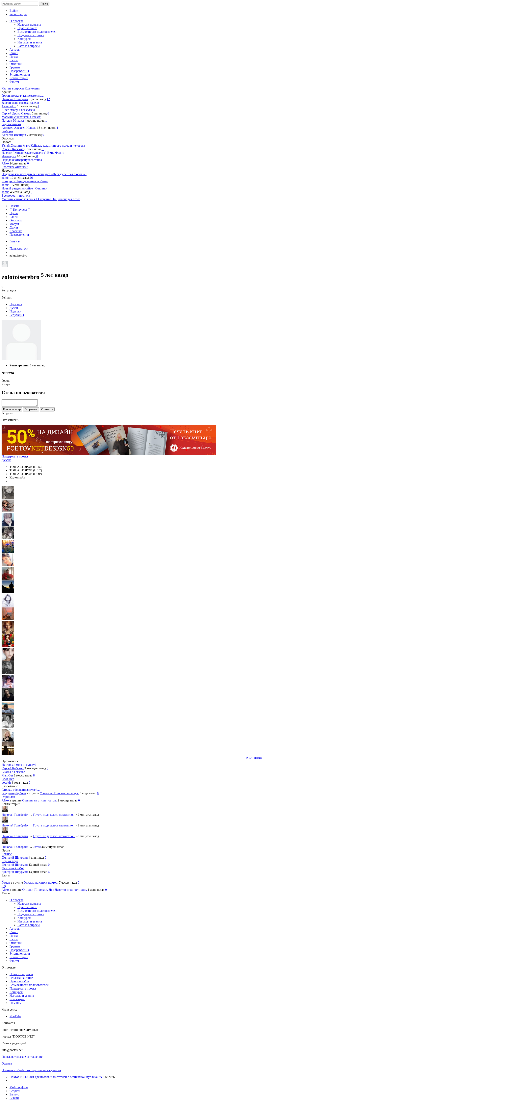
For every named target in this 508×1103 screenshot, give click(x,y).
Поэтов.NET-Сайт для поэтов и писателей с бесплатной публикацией (57, 1077)
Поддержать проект (15, 456)
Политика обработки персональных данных (31, 1070)
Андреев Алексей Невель (19, 127)
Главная (15, 241)
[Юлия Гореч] (8, 754)
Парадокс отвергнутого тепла (22, 159)
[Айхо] (8, 646)
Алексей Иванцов (14, 134)
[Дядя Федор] (8, 700)
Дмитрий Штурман (15, 857)
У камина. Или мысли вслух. (59, 793)
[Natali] (8, 727)
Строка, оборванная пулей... (21, 789)
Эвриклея (8, 796)
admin (5, 177)
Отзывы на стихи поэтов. (39, 800)
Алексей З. (9, 106)
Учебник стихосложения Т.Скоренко (27, 199)
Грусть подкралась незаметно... (23, 95)
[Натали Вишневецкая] (8, 632)
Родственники (11, 124)
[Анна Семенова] (8, 511)
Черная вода (10, 861)
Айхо (5, 163)
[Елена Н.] (8, 619)
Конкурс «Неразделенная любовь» (25, 181)
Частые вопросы (13, 88)
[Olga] (8, 659)
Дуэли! (6, 460)
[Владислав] (8, 713)
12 (48, 99)
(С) (4, 886)
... (3, 879)
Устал (37, 846)
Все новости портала (16, 195)
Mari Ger (7, 775)
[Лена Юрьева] (8, 605)
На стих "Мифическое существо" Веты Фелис (33, 152)
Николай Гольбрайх (15, 99)
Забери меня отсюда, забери (20, 102)
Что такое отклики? (15, 167)
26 (31, 177)
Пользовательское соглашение (22, 1056)
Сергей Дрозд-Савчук (16, 113)
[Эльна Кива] (8, 565)
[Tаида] (8, 538)
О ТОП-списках (254, 757)
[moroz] (8, 686)
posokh (6, 782)
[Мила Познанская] (8, 740)
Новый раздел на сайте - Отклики (24, 188)
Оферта (7, 1063)
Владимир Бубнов (14, 793)
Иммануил (9, 156)
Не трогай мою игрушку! (19, 764)
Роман (6, 882)
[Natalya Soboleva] (8, 497)
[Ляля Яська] (8, 524)
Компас (7, 854)
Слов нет (8, 779)
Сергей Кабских (13, 149)
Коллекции (32, 88)
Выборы (7, 131)
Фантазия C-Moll (13, 868)
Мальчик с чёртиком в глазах (21, 117)
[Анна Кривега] (8, 578)
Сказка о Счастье (13, 771)
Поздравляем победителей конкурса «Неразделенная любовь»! (44, 174)
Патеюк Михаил (13, 120)
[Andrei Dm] (8, 592)
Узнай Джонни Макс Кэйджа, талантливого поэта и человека (43, 145)
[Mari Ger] (8, 551)
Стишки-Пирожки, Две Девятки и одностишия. (54, 889)
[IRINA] (8, 673)
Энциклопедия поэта (66, 199)
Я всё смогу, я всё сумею (18, 109)
